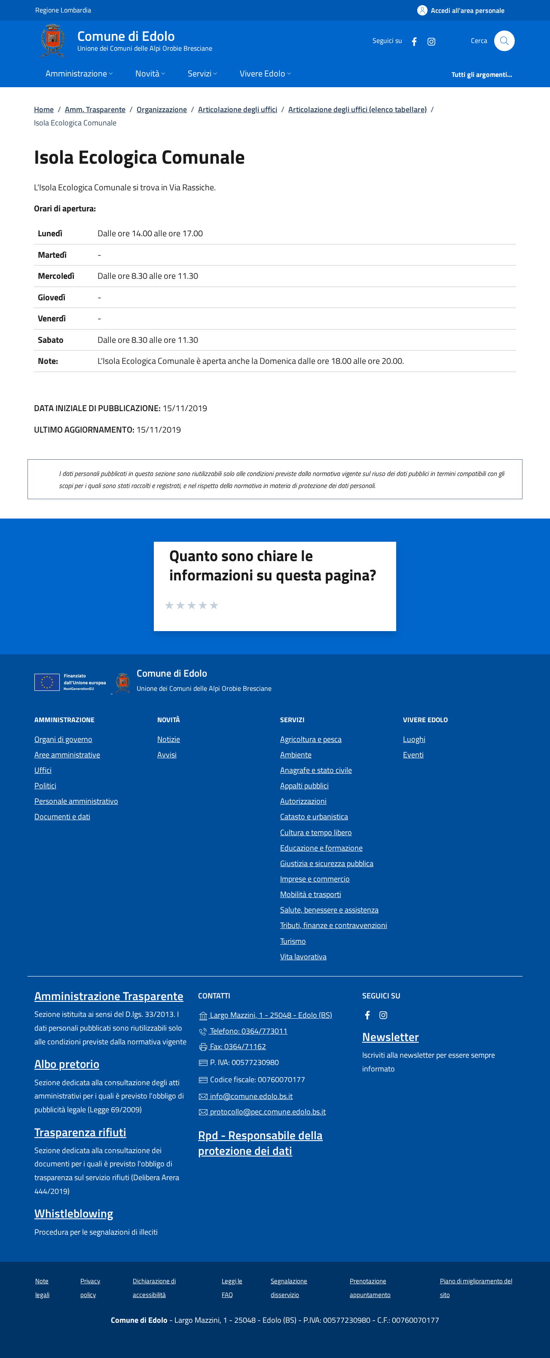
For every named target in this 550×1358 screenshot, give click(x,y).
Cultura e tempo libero (316, 832)
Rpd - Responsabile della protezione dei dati (260, 1143)
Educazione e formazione (321, 848)
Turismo (293, 941)
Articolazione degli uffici (237, 109)
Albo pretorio (66, 1064)
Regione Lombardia (63, 9)
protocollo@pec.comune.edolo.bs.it (267, 1111)
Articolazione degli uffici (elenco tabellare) (357, 109)
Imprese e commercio (315, 879)
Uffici (43, 770)
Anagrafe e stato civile (316, 770)
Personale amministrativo (76, 801)
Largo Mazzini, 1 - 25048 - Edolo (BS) (279, 1014)
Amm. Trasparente (95, 109)
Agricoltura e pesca (311, 739)
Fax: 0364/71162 (237, 1046)
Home (44, 109)
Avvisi (167, 754)
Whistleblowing (73, 1213)
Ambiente (296, 754)
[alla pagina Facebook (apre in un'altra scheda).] (410, 40)
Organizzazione (162, 109)
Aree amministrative (67, 754)
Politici (45, 785)
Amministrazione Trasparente (108, 996)
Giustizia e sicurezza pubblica (326, 863)
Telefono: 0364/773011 (247, 1031)
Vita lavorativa (303, 956)
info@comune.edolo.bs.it (250, 1096)
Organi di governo (63, 739)
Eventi (413, 754)
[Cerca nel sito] (504, 41)
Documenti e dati (62, 816)
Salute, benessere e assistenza (329, 910)
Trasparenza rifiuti (80, 1132)
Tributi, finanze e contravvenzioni (333, 925)
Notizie (168, 739)
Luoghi (414, 739)
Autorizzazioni (303, 801)
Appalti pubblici (304, 785)
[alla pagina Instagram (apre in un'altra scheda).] (428, 40)
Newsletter (390, 1037)
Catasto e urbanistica (314, 816)
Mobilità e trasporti (310, 894)
